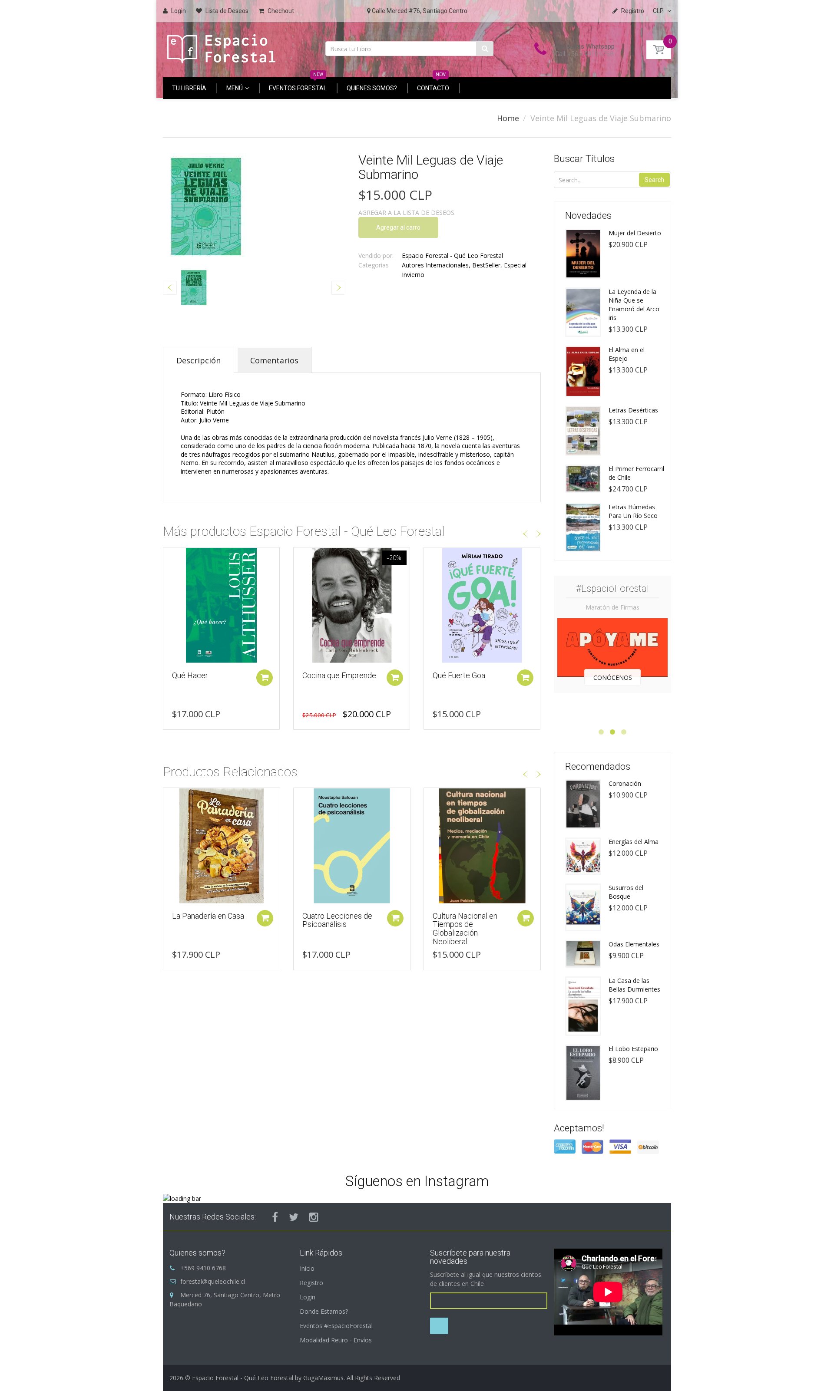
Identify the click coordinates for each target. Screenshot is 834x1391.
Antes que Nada (459, 675)
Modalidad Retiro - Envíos (336, 1340)
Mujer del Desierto (635, 233)
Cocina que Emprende (209, 675)
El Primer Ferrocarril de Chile (636, 473)
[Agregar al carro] (264, 677)
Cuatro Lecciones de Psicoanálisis (337, 920)
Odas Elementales (634, 944)
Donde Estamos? (324, 1311)
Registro (311, 1283)
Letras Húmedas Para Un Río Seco (633, 511)
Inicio (307, 1268)
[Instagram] (314, 1217)
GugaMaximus (323, 1378)
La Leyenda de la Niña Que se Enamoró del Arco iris (634, 304)
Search (654, 179)
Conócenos (612, 677)
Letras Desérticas (633, 410)
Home (508, 118)
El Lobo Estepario (633, 1049)
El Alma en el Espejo (627, 354)
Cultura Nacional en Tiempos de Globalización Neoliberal (465, 928)
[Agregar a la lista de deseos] (169, 558)
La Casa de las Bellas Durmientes (634, 984)
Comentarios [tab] (274, 360)
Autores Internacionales (435, 265)
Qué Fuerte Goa (328, 675)
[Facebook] (275, 1217)
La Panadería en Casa (208, 915)
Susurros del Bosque (626, 891)
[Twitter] (294, 1217)
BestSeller (486, 265)
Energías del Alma (634, 841)
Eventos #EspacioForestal (336, 1326)
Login (307, 1297)
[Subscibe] (439, 1326)
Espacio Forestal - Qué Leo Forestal (452, 255)
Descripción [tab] (198, 360)
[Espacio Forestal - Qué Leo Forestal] (221, 47)
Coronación (625, 783)
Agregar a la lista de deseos (406, 212)
